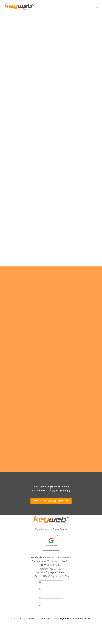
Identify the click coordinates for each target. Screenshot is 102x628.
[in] (51, 605)
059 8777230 (56, 568)
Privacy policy (61, 618)
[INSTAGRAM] (51, 589)
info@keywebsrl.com (54, 572)
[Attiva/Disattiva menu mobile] (97, 7)
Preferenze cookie (81, 618)
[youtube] (51, 597)
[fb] (51, 581)
